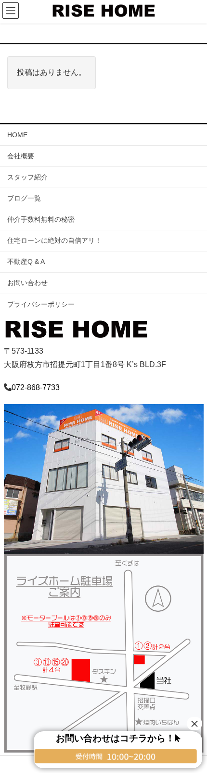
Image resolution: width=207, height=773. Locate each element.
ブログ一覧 (24, 198)
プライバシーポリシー (41, 304)
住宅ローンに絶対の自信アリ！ (54, 240)
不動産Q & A (26, 261)
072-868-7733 (36, 387)
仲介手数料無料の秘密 (41, 219)
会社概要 (20, 156)
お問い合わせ (27, 282)
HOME (17, 135)
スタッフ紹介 (27, 177)
